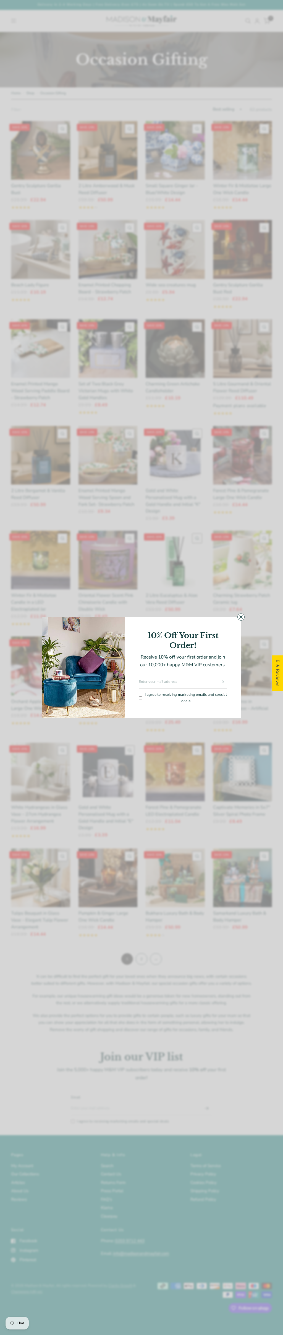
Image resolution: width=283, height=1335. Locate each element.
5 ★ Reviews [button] (277, 673)
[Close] (241, 617)
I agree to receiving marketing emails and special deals (186, 698)
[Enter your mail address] (221, 682)
